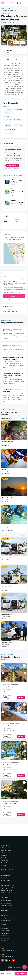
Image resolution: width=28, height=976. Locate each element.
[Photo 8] (15, 681)
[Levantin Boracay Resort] (14, 672)
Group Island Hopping (6, 905)
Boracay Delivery (5, 938)
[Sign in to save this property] (24, 665)
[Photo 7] (14, 681)
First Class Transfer (5, 880)
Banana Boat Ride (5, 913)
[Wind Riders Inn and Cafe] (14, 789)
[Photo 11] (19, 681)
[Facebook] (6, 960)
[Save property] (24, 665)
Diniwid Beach (4, 858)
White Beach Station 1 (6, 848)
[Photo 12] (20, 681)
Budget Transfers (5, 878)
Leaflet (22, 262)
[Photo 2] (8, 681)
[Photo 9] (17, 681)
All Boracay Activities (6, 900)
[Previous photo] (3, 673)
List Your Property (5, 930)
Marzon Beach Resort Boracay (12, 765)
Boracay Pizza (4, 940)
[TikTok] (9, 960)
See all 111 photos (20, 42)
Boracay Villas (4, 860)
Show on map (11, 22)
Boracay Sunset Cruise (6, 903)
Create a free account (14, 300)
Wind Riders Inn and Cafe (10, 804)
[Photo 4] (10, 681)
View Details (21, 697)
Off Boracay (4, 865)
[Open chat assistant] (24, 967)
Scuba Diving (4, 910)
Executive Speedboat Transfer (8, 885)
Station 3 (8, 8)
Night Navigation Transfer (7, 888)
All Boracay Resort (5, 845)
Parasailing (3, 908)
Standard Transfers (5, 875)
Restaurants (4, 935)
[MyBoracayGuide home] (7, 3)
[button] (14, 253)
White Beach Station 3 (6, 853)
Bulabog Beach (4, 855)
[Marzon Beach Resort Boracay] (14, 750)
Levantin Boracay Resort (10, 687)
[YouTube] (13, 960)
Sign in (20, 3)
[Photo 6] (13, 681)
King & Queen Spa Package (7, 918)
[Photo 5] (12, 681)
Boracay (3, 8)
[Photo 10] (18, 681)
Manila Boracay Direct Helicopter (9, 893)
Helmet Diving (4, 915)
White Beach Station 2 (6, 850)
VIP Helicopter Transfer (6, 890)
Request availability (11, 165)
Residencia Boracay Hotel (10, 726)
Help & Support (5, 933)
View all (23, 418)
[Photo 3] (9, 681)
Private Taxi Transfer (6, 883)
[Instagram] (2, 960)
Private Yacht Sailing (6, 920)
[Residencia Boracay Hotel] (14, 711)
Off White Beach (5, 862)
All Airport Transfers (6, 873)
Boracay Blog (4, 928)
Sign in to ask (14, 296)
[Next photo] (25, 673)
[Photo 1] (7, 681)
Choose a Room (21, 973)
